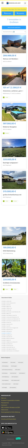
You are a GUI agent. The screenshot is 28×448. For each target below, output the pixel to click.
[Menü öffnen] (2, 3)
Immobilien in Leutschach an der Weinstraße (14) (11, 318)
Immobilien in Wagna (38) (6, 306)
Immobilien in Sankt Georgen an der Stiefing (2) (10, 350)
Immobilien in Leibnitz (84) (6, 301)
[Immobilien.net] (14, 3)
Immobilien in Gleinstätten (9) (7, 329)
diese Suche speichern (14, 27)
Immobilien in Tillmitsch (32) (7, 308)
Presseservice (5, 402)
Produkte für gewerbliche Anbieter (10, 400)
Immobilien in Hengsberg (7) (7, 334)
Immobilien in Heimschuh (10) (7, 324)
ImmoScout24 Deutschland (8, 419)
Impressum (4, 405)
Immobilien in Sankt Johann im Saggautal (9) (10, 327)
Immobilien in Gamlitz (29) (6, 310)
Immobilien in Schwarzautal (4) (7, 345)
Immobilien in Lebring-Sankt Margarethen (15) (10, 317)
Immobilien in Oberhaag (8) (7, 331)
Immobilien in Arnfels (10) (6, 322)
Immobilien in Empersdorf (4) (7, 343)
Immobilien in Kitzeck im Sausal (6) (8, 338)
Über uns (3, 398)
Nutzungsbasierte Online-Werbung (10, 412)
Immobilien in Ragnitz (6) (6, 340)
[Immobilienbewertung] (17, 439)
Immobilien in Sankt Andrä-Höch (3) (8, 347)
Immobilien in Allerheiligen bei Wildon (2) (9, 349)
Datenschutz (4, 409)
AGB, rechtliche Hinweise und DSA (10, 407)
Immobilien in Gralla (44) (6, 304)
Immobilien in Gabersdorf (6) (7, 336)
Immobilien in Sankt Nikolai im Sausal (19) (9, 315)
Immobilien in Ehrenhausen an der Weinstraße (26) (11, 311)
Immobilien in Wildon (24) (6, 313)
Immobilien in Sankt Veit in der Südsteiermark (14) (11, 320)
